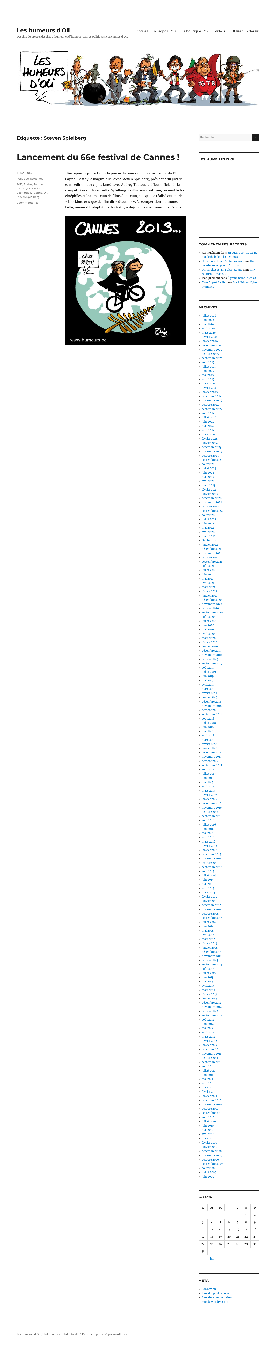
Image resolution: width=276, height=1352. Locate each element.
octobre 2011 (210, 1058)
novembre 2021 (212, 553)
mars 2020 (209, 638)
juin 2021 (208, 574)
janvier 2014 (209, 947)
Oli (45, 192)
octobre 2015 (210, 863)
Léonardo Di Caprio (29, 192)
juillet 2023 (209, 468)
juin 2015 (208, 879)
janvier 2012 (209, 1045)
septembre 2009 (212, 1164)
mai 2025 (208, 375)
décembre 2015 (211, 854)
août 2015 (208, 871)
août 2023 (208, 464)
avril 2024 (208, 430)
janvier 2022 (210, 544)
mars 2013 (208, 990)
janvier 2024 (210, 443)
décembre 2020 (212, 600)
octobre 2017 (210, 761)
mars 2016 (208, 841)
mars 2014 (208, 939)
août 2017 (208, 769)
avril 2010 (208, 1134)
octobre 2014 (210, 913)
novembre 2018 (212, 706)
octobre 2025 (210, 354)
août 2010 (208, 1117)
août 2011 (208, 1066)
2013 (19, 184)
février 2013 (209, 994)
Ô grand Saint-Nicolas (242, 278)
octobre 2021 (210, 557)
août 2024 (208, 413)
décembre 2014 (211, 905)
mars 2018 (208, 740)
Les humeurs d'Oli (43, 30)
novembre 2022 (212, 502)
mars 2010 (208, 1138)
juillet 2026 (209, 315)
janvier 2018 (209, 748)
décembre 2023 (211, 447)
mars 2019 (208, 689)
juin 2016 (208, 829)
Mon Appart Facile (213, 282)
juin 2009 (208, 1176)
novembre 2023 (212, 451)
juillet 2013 (209, 973)
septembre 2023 (212, 460)
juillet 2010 (209, 1121)
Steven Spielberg (28, 197)
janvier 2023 (210, 494)
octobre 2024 (210, 405)
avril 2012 (208, 1032)
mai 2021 (207, 578)
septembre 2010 (212, 1113)
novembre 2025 (212, 349)
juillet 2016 (209, 824)
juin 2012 (208, 1024)
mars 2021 (208, 587)
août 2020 (208, 617)
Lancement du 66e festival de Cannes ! (98, 157)
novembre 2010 (212, 1104)
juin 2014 (208, 926)
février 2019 (209, 693)
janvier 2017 (209, 799)
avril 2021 (208, 583)
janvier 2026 (210, 341)
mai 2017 (207, 782)
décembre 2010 (211, 1100)
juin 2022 (208, 523)
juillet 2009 (209, 1172)
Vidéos (220, 31)
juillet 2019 (209, 672)
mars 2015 (208, 892)
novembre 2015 (212, 858)
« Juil (211, 1258)
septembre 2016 (212, 816)
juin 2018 (208, 727)
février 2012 (209, 1041)
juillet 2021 (209, 570)
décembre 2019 (211, 650)
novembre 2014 (212, 909)
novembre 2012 (212, 1007)
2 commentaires (27, 202)
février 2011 (209, 1092)
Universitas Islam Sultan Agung (222, 261)
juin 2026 (208, 320)
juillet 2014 (209, 922)
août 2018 (208, 718)
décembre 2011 (211, 1049)
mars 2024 (209, 434)
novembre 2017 (212, 756)
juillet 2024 (209, 417)
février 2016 (209, 846)
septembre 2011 (212, 1062)
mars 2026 (209, 332)
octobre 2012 (210, 1011)
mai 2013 (207, 981)
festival (41, 188)
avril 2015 (208, 888)
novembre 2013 (211, 956)
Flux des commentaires (217, 1297)
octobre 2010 (210, 1108)
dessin (31, 188)
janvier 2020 (210, 646)
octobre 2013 (210, 960)
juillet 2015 (209, 875)
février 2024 (209, 438)
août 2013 (208, 969)
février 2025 (209, 388)
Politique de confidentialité (61, 1334)
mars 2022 (209, 536)
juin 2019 (208, 676)
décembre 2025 (212, 345)
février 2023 (209, 489)
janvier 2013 (209, 998)
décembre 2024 (212, 396)
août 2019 (208, 667)
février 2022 (209, 540)
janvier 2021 (209, 595)
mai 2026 (208, 324)
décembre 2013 (211, 952)
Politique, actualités (30, 178)
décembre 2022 (212, 498)
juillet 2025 (209, 366)
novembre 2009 (212, 1155)
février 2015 (209, 896)
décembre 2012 (211, 1002)
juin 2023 (208, 472)
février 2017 (209, 795)
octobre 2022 (210, 506)
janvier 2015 (209, 901)
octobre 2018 (210, 710)
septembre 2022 (212, 511)
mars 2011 (208, 1087)
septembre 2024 (212, 409)
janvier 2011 (209, 1096)
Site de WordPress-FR (216, 1302)
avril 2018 (208, 735)
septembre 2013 (212, 964)
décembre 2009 (212, 1151)
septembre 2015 (212, 867)
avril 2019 (208, 684)
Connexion (209, 1289)
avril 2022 (208, 532)
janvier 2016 (210, 850)
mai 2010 (207, 1130)
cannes (21, 188)
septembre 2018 (212, 714)
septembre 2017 (212, 765)
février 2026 (210, 337)
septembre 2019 (212, 663)
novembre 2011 (211, 1053)
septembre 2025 (212, 358)
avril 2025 (208, 379)
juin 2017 (208, 778)
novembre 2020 (212, 604)
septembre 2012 (212, 1015)
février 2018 (209, 744)
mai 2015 (207, 884)
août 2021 (208, 566)
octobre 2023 (210, 455)
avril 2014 (208, 935)
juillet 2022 (209, 519)
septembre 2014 (212, 918)
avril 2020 (208, 634)
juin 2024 (208, 421)
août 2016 (208, 820)
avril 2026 (208, 328)
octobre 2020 (210, 608)
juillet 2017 (209, 773)
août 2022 (208, 515)
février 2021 (209, 591)
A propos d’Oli (165, 31)
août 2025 (208, 362)
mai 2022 (208, 527)
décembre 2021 (211, 549)
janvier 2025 (210, 392)
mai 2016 (208, 833)
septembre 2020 (212, 612)
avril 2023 (208, 481)
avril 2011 (208, 1083)
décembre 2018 (211, 701)
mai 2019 (208, 680)
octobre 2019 (210, 659)
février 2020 (209, 642)
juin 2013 (207, 977)
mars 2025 (209, 383)
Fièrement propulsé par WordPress (104, 1334)
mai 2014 (207, 930)
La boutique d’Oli (195, 31)
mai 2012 (207, 1028)
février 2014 (209, 943)
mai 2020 (208, 629)
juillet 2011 (208, 1070)
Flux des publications (215, 1293)
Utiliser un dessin (245, 31)
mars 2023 (208, 485)
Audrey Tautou (33, 184)
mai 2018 (207, 731)
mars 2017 (208, 790)
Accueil (142, 31)
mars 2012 (208, 1036)
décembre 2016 (211, 803)
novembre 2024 (212, 400)
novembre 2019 (212, 655)
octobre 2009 (210, 1159)
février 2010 (209, 1142)
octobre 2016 (210, 812)
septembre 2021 (212, 561)
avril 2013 (208, 985)
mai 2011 (207, 1079)
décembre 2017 (211, 752)
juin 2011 (207, 1075)
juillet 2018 (209, 723)
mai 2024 (208, 426)
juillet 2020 (209, 621)
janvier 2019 (210, 697)
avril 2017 (208, 786)
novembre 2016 (212, 807)
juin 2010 (208, 1125)
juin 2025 (208, 371)
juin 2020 (208, 625)
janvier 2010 (209, 1147)
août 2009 (208, 1168)
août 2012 (208, 1019)
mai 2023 (208, 477)
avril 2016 (208, 837)
